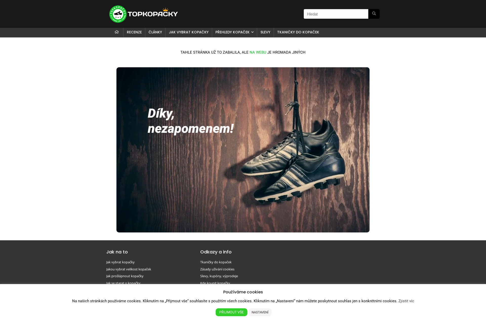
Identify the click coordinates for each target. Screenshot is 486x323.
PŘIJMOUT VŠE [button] (231, 312)
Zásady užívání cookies (217, 269)
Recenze (134, 32)
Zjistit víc (406, 301)
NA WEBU (258, 52)
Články (155, 32)
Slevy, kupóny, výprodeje (219, 276)
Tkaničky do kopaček (298, 32)
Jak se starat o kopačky (123, 283)
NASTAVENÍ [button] (260, 312)
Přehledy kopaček (232, 32)
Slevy (265, 32)
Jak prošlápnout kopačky (125, 276)
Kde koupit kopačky (215, 283)
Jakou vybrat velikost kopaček (128, 269)
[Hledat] (374, 14)
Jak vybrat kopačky (189, 32)
